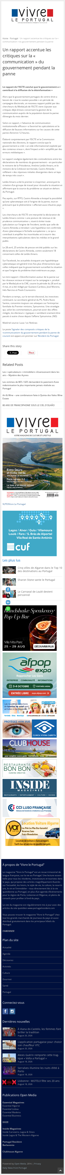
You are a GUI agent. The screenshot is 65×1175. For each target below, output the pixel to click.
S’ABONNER (8, 931)
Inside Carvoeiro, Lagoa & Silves (19, 1132)
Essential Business (12, 1115)
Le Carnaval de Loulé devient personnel (35, 593)
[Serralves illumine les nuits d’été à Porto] (9, 1073)
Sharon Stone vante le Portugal (36, 579)
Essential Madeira (12, 1112)
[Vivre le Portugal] (33, 15)
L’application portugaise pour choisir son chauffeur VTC (40, 1043)
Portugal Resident (12, 1141)
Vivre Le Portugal (17, 504)
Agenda (6, 953)
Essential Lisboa (11, 1109)
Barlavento (8, 1145)
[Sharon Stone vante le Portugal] (9, 584)
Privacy (37, 1163)
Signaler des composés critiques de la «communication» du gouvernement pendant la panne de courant (31, 332)
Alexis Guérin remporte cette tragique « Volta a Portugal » (38, 1056)
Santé (5, 985)
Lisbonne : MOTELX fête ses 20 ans (39, 1081)
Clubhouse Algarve (13, 1151)
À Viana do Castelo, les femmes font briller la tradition (39, 1030)
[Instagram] (12, 1011)
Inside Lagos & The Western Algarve (21, 1135)
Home (5, 38)
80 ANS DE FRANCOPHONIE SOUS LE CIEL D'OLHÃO (29, 405)
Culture (6, 972)
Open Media (20, 1163)
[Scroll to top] (60, 1170)
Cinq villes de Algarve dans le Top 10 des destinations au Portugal (40, 569)
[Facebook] (5, 1011)
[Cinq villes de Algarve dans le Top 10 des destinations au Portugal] (9, 573)
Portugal (14, 38)
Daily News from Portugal (15, 1167)
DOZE (5, 1122)
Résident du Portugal (48, 335)
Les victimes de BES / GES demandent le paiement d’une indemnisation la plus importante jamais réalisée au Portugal (31, 385)
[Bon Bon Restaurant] (30, 768)
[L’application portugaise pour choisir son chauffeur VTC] (9, 1048)
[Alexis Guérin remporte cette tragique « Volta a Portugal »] (9, 1061)
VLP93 (6, 504)
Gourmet (7, 979)
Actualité (7, 947)
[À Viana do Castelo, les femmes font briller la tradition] (9, 1035)
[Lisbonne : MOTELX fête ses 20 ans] (9, 1084)
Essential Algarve (11, 1105)
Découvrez (8, 960)
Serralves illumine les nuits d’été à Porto (38, 1069)
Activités (7, 966)
